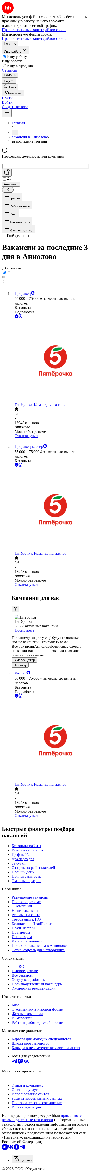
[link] (10, 87)
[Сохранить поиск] (7, 173)
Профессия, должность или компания (33, 156)
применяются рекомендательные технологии (42, 1117)
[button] (7, 98)
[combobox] (24, 161)
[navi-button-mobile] (7, 113)
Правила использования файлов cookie (34, 39)
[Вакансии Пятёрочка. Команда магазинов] (50, 361)
